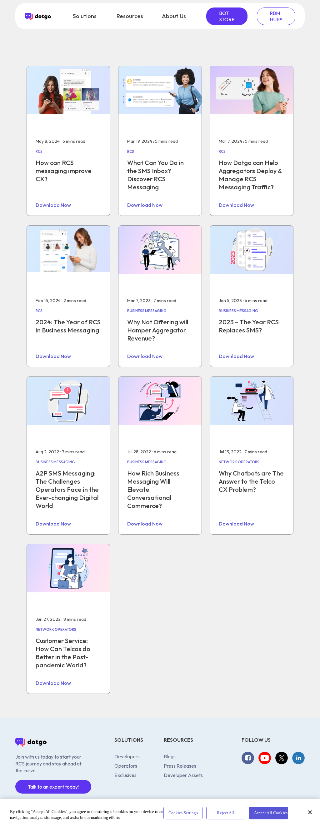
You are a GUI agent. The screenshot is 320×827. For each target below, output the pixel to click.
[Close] (310, 812)
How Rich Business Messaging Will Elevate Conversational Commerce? (153, 489)
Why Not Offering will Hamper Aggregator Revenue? (157, 330)
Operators (125, 766)
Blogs (170, 756)
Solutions (85, 16)
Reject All (225, 813)
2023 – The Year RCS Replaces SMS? (249, 326)
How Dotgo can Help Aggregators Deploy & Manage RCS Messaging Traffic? (250, 175)
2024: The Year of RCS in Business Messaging (68, 326)
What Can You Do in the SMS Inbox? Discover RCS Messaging (155, 175)
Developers (127, 756)
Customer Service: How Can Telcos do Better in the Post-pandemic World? (63, 653)
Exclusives (125, 775)
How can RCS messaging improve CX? (64, 171)
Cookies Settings (183, 813)
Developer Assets (183, 775)
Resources (130, 16)
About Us (174, 16)
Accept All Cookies (271, 813)
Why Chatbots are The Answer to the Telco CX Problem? (251, 481)
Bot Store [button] (227, 16)
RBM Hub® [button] (276, 16)
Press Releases (180, 766)
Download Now (53, 205)
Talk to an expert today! (53, 787)
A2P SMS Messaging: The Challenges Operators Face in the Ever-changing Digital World (67, 489)
